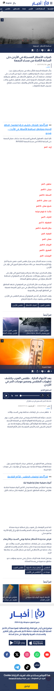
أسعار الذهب (40, 9)
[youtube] (47, 654)
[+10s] (48, 395)
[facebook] (7, 654)
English (9, 3)
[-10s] (42, 395)
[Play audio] (6, 395)
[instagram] (27, 654)
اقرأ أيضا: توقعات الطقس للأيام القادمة (27, 476)
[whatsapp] (37, 654)
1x (12, 396)
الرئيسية (50, 9)
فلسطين (16, 9)
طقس (7, 9)
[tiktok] (27, 667)
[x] (17, 654)
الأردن (31, 9)
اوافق (27, 686)
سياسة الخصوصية (15, 678)
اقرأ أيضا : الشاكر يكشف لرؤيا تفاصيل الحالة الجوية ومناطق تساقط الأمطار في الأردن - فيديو (27, 129)
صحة (24, 9)
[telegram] (17, 667)
